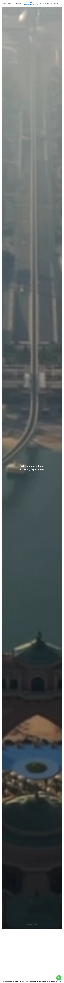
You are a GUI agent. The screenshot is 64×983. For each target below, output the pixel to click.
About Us (10, 3)
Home (4, 3)
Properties (18, 3)
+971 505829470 (44, 3)
